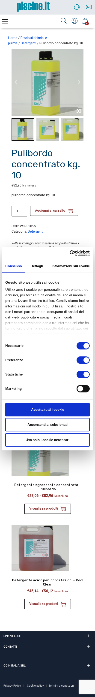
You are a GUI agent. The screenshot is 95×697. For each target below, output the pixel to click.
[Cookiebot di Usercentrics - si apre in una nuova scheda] (69, 253)
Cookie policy (35, 685)
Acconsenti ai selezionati (47, 425)
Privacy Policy (12, 685)
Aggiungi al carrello (50, 210)
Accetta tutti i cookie (47, 410)
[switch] (83, 360)
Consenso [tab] (13, 266)
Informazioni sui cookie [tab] (71, 266)
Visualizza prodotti (43, 508)
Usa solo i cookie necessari (47, 440)
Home (12, 38)
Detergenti (28, 43)
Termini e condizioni (61, 685)
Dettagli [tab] (36, 266)
